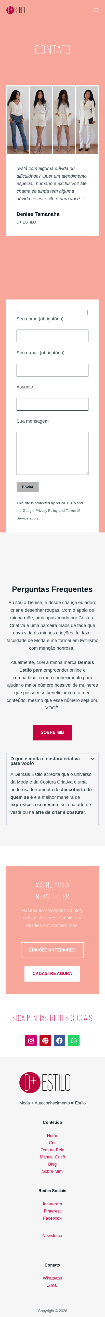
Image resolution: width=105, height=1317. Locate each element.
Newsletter (52, 1235)
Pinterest (52, 1211)
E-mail (52, 1285)
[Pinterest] (45, 1040)
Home (52, 1135)
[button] (53, 761)
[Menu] (96, 10)
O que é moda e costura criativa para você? (45, 761)
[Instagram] (31, 1040)
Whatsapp (52, 1278)
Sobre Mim (52, 1171)
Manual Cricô (52, 1157)
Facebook (52, 1218)
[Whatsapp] (74, 1040)
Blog (52, 1164)
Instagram (52, 1204)
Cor (52, 1142)
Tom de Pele (52, 1150)
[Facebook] (59, 1040)
